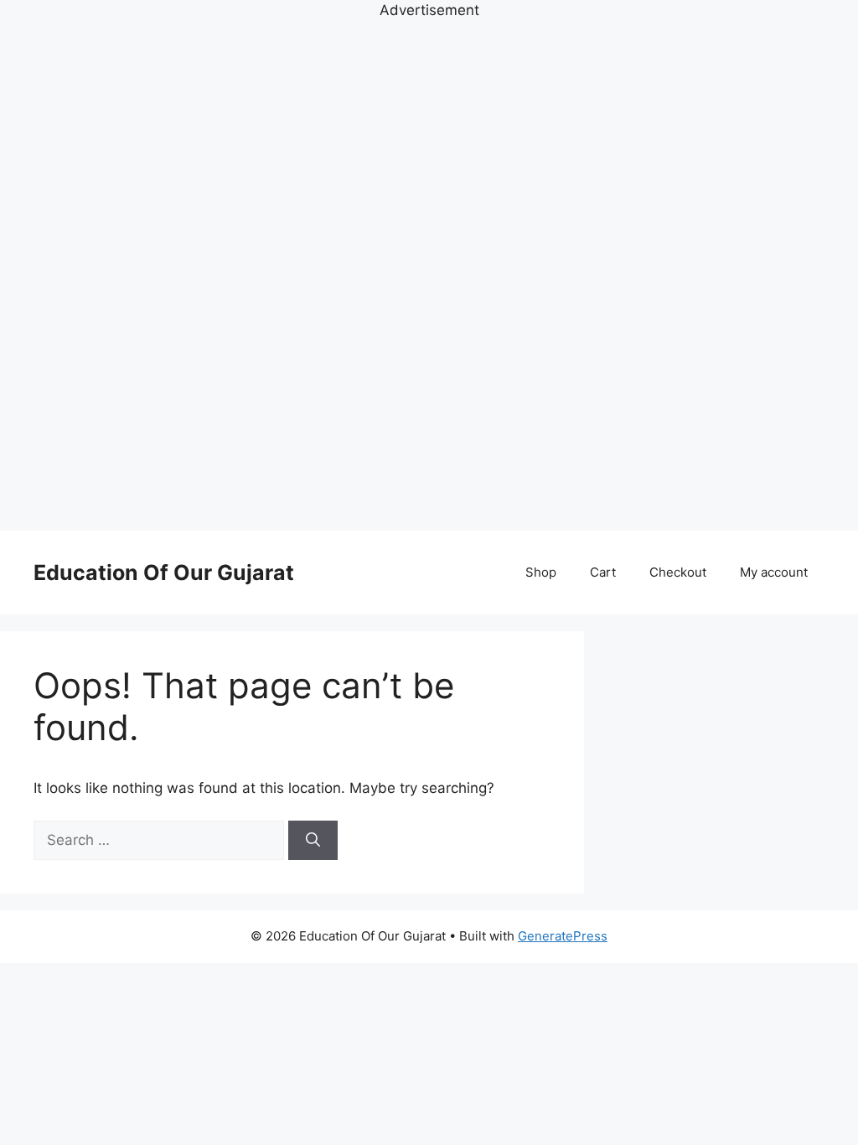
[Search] (313, 841)
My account (774, 572)
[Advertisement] (429, 273)
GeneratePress (562, 936)
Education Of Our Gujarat (164, 572)
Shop (540, 572)
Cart (603, 572)
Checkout (677, 572)
